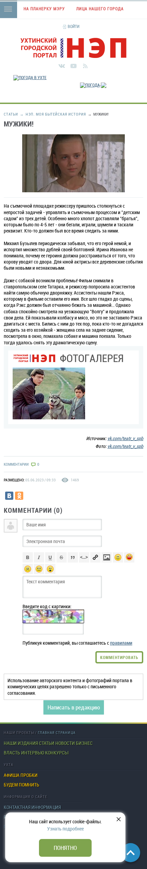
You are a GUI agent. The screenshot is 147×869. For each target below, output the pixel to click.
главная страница (57, 732)
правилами (121, 643)
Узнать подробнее (65, 828)
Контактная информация (32, 807)
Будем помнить (21, 785)
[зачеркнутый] (61, 560)
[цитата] (73, 560)
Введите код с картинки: (47, 606)
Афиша (11, 775)
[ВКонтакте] (9, 496)
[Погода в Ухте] (29, 77)
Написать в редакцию (74, 707)
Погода (145, 100)
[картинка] (107, 560)
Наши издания (21, 743)
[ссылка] (95, 560)
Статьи (11, 114)
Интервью (32, 753)
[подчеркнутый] (50, 560)
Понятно (65, 848)
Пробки (29, 775)
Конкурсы (56, 753)
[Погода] (93, 83)
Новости (65, 743)
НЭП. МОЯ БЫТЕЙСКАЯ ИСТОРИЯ (53, 114)
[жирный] (28, 560)
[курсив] (39, 560)
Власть (12, 753)
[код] (84, 560)
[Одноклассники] (19, 496)
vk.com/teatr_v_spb (125, 438)
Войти (73, 26)
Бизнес (84, 743)
